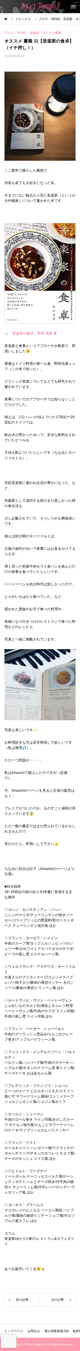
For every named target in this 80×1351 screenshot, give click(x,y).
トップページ (13, 1331)
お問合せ (34, 1331)
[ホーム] (6, 18)
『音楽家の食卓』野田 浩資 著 (33, 333)
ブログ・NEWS (15, 32)
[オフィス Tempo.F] (40, 6)
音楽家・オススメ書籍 (45, 32)
